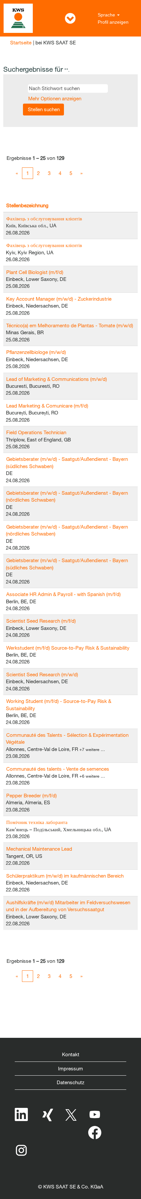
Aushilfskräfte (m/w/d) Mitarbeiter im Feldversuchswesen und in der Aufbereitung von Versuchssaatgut (68, 905)
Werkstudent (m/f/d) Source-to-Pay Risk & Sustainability (68, 648)
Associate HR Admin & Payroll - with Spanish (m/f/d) (63, 594)
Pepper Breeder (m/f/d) (31, 795)
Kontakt (70, 1054)
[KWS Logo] (18, 18)
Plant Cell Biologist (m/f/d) (34, 272)
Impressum (70, 1068)
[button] (70, 18)
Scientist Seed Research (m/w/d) (42, 674)
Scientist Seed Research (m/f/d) (41, 621)
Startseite (20, 42)
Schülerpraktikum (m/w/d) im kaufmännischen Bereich (65, 876)
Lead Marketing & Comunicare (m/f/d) (47, 406)
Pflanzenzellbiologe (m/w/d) (36, 352)
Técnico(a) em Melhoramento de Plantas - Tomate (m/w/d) (69, 325)
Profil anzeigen (113, 22)
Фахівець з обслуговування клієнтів (44, 218)
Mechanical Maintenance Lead (39, 849)
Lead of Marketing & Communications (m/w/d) (56, 379)
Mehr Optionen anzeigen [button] (54, 98)
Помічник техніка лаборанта (37, 822)
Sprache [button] (107, 14)
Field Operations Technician (36, 432)
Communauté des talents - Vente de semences (57, 769)
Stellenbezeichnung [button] (27, 205)
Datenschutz (70, 1082)
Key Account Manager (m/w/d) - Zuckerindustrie (58, 299)
